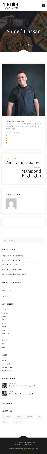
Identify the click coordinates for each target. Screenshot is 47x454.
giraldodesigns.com (31, 448)
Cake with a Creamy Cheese (11, 265)
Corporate (29, 417)
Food (3, 330)
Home (16, 45)
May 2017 (5, 296)
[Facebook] (6, 135)
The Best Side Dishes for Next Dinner (14, 274)
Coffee (4, 320)
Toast (3, 347)
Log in (4, 360)
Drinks (4, 326)
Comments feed (7, 367)
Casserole (5, 313)
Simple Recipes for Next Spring (12, 255)
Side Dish (5, 340)
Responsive (17, 422)
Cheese (4, 316)
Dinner (4, 323)
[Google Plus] (6, 140)
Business (18, 417)
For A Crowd (6, 333)
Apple (4, 309)
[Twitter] (6, 138)
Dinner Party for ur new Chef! (11, 260)
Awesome (6, 417)
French (4, 337)
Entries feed (6, 364)
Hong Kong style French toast (12, 269)
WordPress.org (7, 371)
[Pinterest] (6, 143)
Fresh (39, 417)
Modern (6, 422)
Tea (3, 343)
